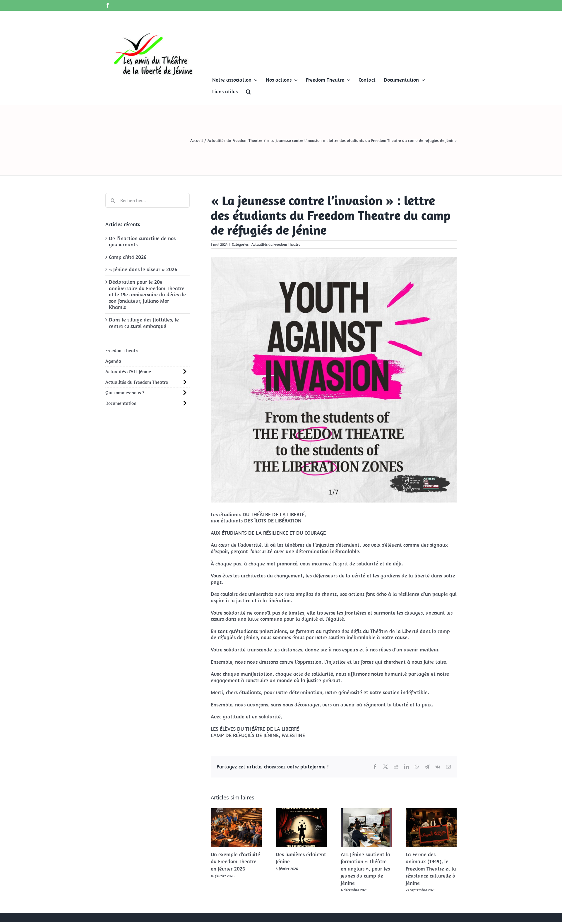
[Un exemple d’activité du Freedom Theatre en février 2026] (236, 811)
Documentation (120, 403)
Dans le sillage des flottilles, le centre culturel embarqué (144, 322)
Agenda (113, 361)
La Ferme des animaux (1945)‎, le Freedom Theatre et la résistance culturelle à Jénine (431, 868)
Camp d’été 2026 (127, 257)
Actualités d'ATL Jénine (128, 371)
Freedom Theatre (122, 350)
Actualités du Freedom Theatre (275, 244)
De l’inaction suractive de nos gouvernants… (142, 241)
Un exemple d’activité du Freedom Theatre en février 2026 (235, 861)
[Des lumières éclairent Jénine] (301, 811)
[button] (248, 91)
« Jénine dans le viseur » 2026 (143, 269)
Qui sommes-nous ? (124, 392)
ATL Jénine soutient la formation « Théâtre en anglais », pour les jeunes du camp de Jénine (365, 868)
